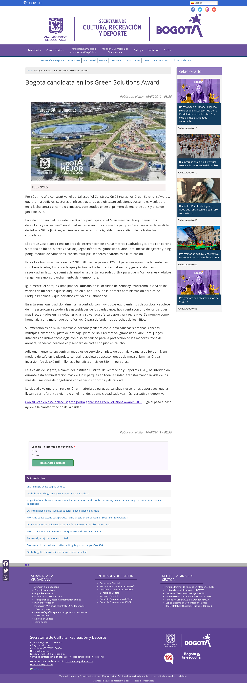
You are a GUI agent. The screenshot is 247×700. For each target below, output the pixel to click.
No (37, 455)
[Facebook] (6, 563)
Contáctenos (40, 621)
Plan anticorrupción (44, 602)
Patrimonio (74, 60)
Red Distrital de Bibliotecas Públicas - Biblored (189, 605)
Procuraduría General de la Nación (117, 586)
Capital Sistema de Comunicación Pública (186, 602)
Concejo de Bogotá (109, 592)
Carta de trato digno (44, 590)
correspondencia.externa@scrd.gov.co (86, 656)
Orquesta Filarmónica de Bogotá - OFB (185, 593)
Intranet (73, 676)
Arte (137, 60)
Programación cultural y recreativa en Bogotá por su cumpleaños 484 (65, 545)
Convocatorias (54, 50)
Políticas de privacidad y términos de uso (137, 676)
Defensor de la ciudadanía (48, 596)
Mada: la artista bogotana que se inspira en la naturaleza (58, 493)
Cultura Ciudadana (181, 60)
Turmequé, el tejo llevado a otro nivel (47, 538)
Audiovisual (89, 60)
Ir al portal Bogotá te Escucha (79, 661)
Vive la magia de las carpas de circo (46, 486)
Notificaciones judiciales (41, 664)
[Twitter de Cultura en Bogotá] (200, 9)
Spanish (198, 3)
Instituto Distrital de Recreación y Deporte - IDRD (190, 586)
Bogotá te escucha (43, 593)
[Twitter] (6, 570)
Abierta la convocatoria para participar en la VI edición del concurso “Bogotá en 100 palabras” (78, 517)
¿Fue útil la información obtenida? (53, 446)
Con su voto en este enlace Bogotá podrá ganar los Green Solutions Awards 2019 (83, 402)
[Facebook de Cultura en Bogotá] (193, 9)
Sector (167, 50)
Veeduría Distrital (109, 595)
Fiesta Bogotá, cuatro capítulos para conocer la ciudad (57, 552)
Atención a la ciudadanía (46, 586)
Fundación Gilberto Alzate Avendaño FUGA (187, 599)
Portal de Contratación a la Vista (116, 598)
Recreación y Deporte (52, 60)
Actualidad (34, 50)
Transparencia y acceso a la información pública (83, 50)
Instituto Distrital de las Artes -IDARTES (185, 590)
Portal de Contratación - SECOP (116, 602)
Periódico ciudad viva (90, 676)
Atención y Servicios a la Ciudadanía (115, 50)
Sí (36, 450)
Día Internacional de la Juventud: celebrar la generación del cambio (63, 510)
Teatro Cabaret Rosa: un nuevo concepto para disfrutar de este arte (64, 531)
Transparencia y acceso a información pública (57, 599)
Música (103, 60)
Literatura (115, 60)
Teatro (147, 60)
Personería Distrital (110, 583)
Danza (128, 60)
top (27, 564)
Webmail (63, 676)
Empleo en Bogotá (43, 618)
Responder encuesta (52, 462)
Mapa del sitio (109, 676)
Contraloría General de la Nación (116, 589)
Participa (138, 50)
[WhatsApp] (6, 577)
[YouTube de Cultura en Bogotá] (214, 9)
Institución (153, 50)
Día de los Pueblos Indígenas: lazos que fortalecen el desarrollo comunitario (68, 524)
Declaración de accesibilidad (173, 676)
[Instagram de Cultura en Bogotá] (207, 9)
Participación (161, 60)
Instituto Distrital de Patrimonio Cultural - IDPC (189, 596)
